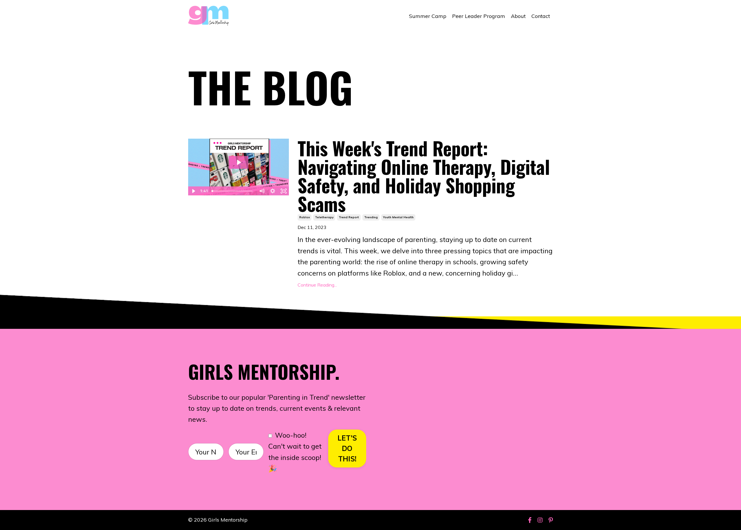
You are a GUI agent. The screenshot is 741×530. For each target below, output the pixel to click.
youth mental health (398, 217)
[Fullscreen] (283, 191)
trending (371, 217)
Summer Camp (427, 16)
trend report (349, 217)
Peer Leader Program (478, 16)
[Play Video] (193, 191)
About (518, 16)
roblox (304, 217)
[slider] (232, 191)
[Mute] (261, 191)
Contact (540, 16)
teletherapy (324, 217)
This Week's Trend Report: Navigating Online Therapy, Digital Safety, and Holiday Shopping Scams (424, 176)
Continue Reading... (317, 285)
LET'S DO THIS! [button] (347, 448)
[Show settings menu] (272, 191)
